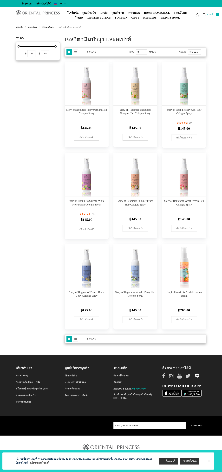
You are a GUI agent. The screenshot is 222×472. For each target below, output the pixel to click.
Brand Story (22, 375)
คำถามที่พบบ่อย (23, 402)
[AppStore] (172, 393)
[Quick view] (103, 100)
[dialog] (111, 461)
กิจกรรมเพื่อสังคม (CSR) (28, 382)
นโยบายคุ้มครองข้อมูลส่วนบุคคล (32, 388)
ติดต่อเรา (118, 382)
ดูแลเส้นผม (33, 27)
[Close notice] (209, 461)
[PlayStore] (192, 393)
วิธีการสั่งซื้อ (71, 375)
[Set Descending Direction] (203, 52)
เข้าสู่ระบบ (26, 3)
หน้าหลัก (20, 27)
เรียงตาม (182, 52)
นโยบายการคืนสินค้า (75, 382)
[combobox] (197, 14)
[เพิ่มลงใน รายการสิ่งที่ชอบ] (103, 93)
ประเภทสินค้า (48, 27)
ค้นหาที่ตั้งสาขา (121, 375)
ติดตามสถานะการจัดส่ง (76, 395)
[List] (75, 52)
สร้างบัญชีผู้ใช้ (43, 3)
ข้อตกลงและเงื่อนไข (26, 395)
